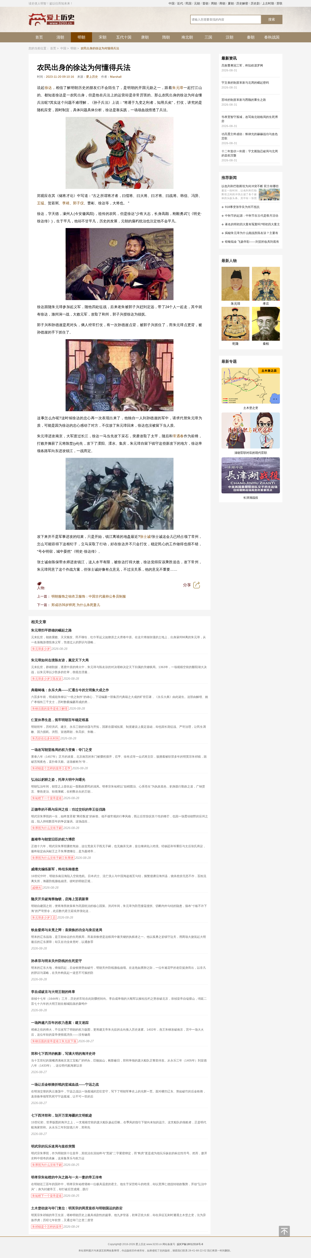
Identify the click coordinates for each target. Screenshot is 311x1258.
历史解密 (242, 3)
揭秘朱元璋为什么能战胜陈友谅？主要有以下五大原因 (250, 234)
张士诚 (145, 537)
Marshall (115, 76)
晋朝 (205, 3)
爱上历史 (92, 76)
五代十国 (123, 37)
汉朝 (229, 37)
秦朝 (251, 37)
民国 (188, 3)
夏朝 (231, 3)
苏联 (279, 3)
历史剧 (255, 3)
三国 (208, 37)
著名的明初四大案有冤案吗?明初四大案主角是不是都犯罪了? (251, 226)
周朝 (214, 3)
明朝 (81, 37)
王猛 (40, 203)
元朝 (197, 3)
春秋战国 (271, 37)
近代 (180, 3)
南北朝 (187, 37)
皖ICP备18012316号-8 (190, 1244)
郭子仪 (78, 203)
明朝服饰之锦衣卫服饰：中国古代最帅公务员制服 (88, 596)
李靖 (65, 203)
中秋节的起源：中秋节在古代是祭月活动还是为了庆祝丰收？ (250, 217)
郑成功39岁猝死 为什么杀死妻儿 (75, 605)
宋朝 (102, 37)
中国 (172, 3)
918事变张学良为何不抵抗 (241, 207)
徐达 (48, 88)
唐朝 (145, 37)
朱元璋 (177, 88)
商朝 (222, 3)
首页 (39, 37)
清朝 (60, 37)
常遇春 (178, 436)
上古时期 (268, 3)
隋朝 (166, 37)
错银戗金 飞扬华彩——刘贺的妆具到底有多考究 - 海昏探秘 (250, 243)
